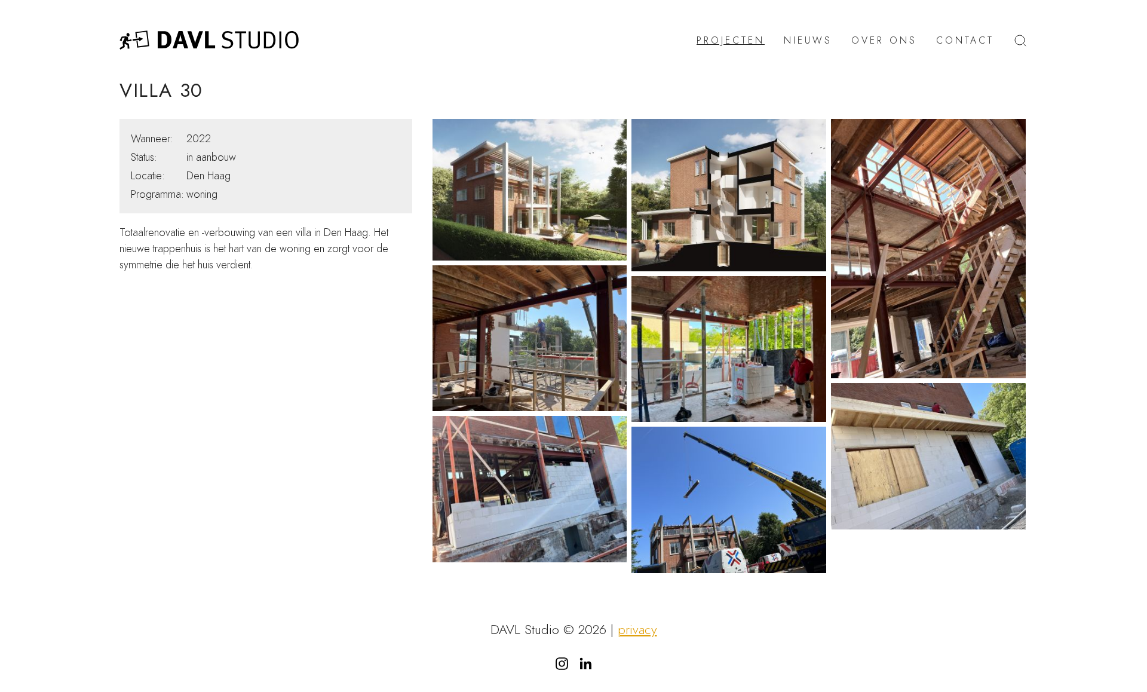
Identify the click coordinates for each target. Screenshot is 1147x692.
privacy (637, 629)
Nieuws (808, 40)
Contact (965, 40)
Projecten (731, 40)
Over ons (884, 40)
